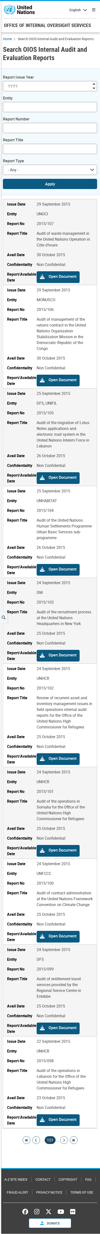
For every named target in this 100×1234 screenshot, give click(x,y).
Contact (42, 1179)
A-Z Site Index (15, 1179)
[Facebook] (26, 1212)
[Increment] (94, 83)
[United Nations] (19, 10)
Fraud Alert (17, 1192)
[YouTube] (61, 1212)
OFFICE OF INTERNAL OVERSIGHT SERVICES (47, 25)
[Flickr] (73, 1212)
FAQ (88, 1179)
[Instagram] (37, 1212)
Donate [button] (53, 1223)
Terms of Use (81, 1192)
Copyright (67, 1179)
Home (7, 38)
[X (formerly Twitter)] (48, 1212)
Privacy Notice (49, 1192)
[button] (58, 277)
